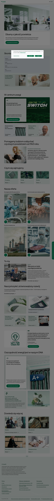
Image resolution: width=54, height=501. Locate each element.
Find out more (23, 52)
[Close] (42, 51)
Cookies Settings (16, 55)
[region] (27, 54)
